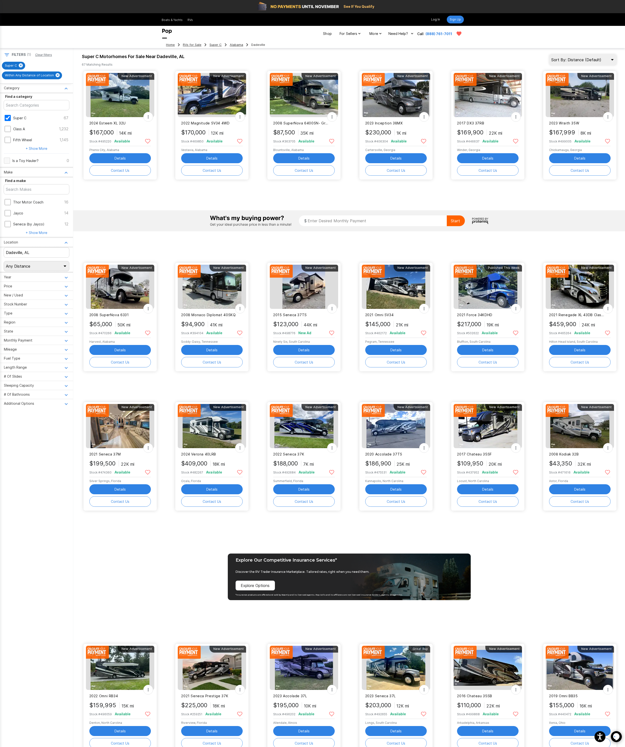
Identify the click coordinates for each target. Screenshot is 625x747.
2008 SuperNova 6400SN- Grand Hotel (301, 123)
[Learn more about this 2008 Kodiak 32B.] (580, 426)
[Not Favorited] (148, 141)
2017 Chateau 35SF (474, 454)
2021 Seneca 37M (105, 454)
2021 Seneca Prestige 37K (204, 696)
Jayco (18, 213)
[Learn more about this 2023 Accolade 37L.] (304, 668)
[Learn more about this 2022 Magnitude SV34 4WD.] (212, 95)
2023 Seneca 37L (380, 696)
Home (170, 44)
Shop (327, 33)
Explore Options (255, 585)
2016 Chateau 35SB (474, 696)
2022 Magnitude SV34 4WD (205, 123)
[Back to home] (167, 33)
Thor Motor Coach (28, 202)
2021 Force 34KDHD (474, 315)
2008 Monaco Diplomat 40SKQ (208, 315)
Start (455, 220)
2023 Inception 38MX (384, 123)
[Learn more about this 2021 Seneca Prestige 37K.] (212, 668)
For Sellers (348, 33)
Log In (435, 19)
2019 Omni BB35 (563, 696)
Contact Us (120, 170)
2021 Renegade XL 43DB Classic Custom (576, 315)
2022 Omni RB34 (103, 696)
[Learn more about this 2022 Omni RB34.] (120, 668)
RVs (190, 20)
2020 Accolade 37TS (383, 454)
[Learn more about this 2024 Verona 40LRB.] (212, 426)
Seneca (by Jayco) (28, 224)
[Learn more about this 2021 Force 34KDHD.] (488, 287)
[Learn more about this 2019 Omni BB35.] (580, 668)
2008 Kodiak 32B (564, 454)
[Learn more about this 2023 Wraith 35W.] (580, 95)
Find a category (18, 96)
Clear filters (43, 55)
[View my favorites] (459, 33)
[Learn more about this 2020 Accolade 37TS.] (396, 426)
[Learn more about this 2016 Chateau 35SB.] (488, 668)
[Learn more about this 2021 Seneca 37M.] (120, 426)
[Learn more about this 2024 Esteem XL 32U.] (120, 95)
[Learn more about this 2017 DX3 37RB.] (488, 95)
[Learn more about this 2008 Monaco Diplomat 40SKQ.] (212, 287)
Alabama (236, 44)
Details (120, 158)
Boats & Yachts (172, 20)
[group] (13, 66)
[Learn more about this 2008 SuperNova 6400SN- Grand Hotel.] (304, 95)
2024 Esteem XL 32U (107, 123)
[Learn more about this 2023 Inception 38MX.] (396, 95)
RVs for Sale (192, 44)
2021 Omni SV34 (379, 315)
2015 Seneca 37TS (290, 315)
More (373, 33)
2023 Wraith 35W (564, 123)
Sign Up (455, 19)
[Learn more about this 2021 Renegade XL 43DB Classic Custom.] (580, 287)
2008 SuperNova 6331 (109, 315)
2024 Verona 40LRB (198, 454)
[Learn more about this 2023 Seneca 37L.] (396, 668)
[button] (599, 736)
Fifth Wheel (22, 140)
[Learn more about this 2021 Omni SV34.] (396, 287)
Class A (19, 129)
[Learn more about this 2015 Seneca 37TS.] (304, 287)
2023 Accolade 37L (290, 696)
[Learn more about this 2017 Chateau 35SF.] (488, 426)
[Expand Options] (148, 117)
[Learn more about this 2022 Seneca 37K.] (304, 426)
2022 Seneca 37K (288, 454)
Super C (215, 44)
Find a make (15, 181)
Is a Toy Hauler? (25, 161)
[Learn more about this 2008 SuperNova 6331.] (120, 287)
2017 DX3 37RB (470, 123)
